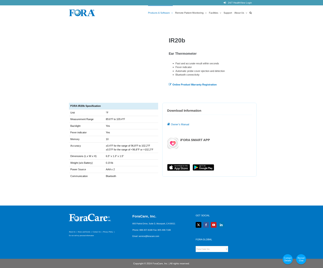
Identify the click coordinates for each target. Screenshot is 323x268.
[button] (250, 13)
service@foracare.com (149, 236)
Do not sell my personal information (81, 235)
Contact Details (288, 259)
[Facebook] (206, 225)
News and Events (84, 232)
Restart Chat (301, 259)
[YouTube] (214, 225)
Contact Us (97, 232)
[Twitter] (198, 225)
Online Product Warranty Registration (194, 84)
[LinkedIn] (221, 225)
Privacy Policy (108, 232)
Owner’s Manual (180, 124)
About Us (72, 232)
